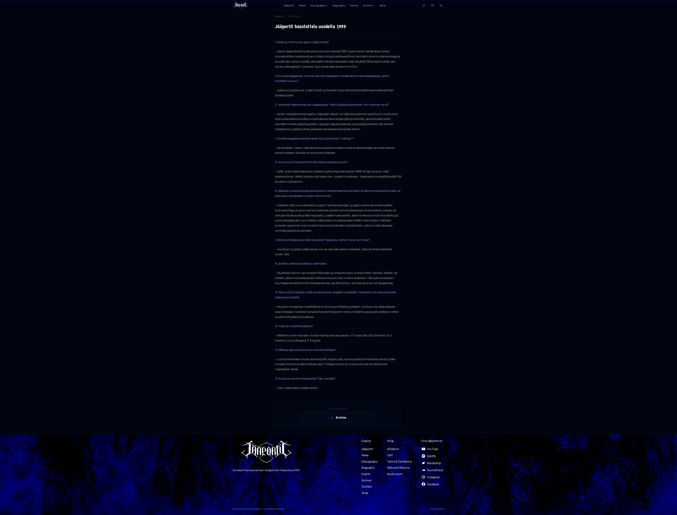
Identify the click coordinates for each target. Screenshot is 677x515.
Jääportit (258, 508)
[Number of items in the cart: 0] (441, 5)
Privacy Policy (436, 508)
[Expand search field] (424, 5)
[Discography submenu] (327, 5)
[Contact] (432, 5)
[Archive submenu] (374, 5)
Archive (279, 16)
